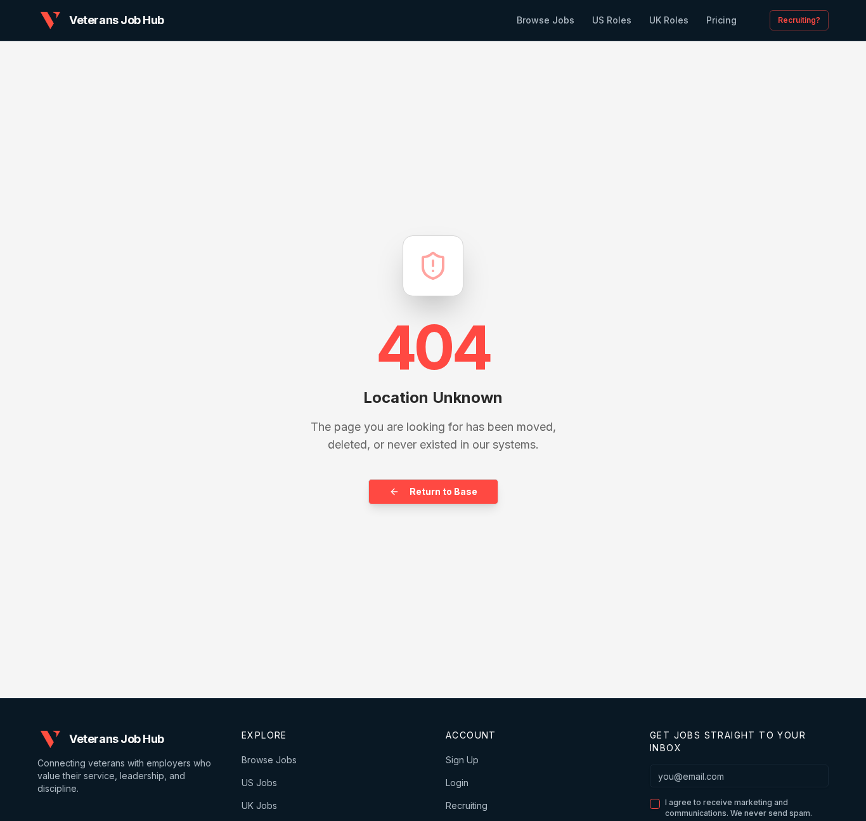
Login (457, 782)
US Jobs (259, 782)
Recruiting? (799, 20)
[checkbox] (655, 804)
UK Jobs (259, 805)
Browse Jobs (269, 759)
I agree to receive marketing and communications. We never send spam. (738, 808)
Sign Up (462, 759)
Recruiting (467, 805)
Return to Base (443, 491)
